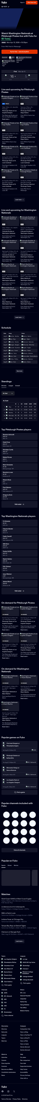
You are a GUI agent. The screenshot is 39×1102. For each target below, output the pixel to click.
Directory (24, 1099)
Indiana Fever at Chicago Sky (12, 919)
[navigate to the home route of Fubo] (4, 2)
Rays (10, 407)
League (11, 385)
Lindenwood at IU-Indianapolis (13, 907)
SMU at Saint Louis (8, 913)
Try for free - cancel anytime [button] (19, 52)
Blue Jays (11, 415)
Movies (16, 865)
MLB (13, 57)
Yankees (11, 409)
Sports (3, 865)
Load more (18, 199)
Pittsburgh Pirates (9, 61)
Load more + (19, 941)
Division (3, 385)
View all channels (19, 850)
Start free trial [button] (32, 2)
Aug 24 (5, 336)
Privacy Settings (25, 1075)
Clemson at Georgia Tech (10, 932)
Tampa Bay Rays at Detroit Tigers (13, 926)
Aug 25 (5, 347)
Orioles (11, 418)
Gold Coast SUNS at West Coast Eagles (16, 899)
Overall (17, 385)
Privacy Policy (17, 1099)
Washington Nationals (25, 57)
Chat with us (24, 1078)
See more (19, 371)
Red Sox (11, 412)
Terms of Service (6, 1099)
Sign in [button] (22, 2)
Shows (10, 865)
